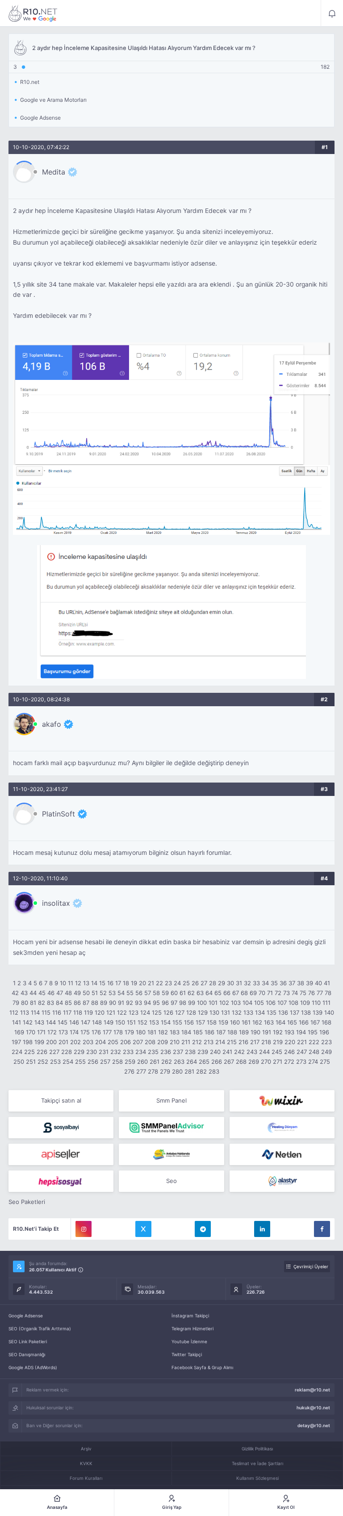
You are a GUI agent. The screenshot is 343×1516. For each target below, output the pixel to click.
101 (213, 1002)
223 (326, 1041)
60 (174, 992)
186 (209, 1032)
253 (55, 1061)
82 (41, 1002)
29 (221, 983)
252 (43, 1061)
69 (253, 992)
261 (154, 1061)
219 (278, 1041)
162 (257, 1022)
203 (88, 1041)
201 (63, 1041)
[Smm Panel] (60, 1127)
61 (183, 992)
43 (24, 992)
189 (244, 1032)
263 (179, 1061)
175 (85, 1032)
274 (313, 1061)
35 (274, 983)
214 (220, 1041)
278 (153, 1071)
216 (243, 1041)
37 (292, 983)
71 (270, 992)
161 (246, 1022)
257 (105, 1061)
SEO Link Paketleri (27, 1341)
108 (293, 1002)
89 (103, 1002)
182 (163, 1032)
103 (236, 1002)
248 (314, 1051)
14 (94, 983)
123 (133, 1012)
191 (266, 1032)
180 (141, 1032)
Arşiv (86, 1448)
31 (239, 983)
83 (50, 1002)
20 (142, 983)
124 (145, 1012)
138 (306, 1012)
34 (265, 983)
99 (191, 1002)
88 (94, 1002)
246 (289, 1051)
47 (59, 992)
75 (303, 992)
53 (112, 992)
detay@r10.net (313, 1425)
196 (324, 1032)
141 (16, 1022)
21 (151, 983)
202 (75, 1041)
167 (315, 1022)
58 (156, 992)
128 (191, 1012)
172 (52, 1032)
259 (130, 1061)
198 (28, 1041)
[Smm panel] (171, 1127)
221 (302, 1041)
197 (16, 1041)
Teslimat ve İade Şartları (257, 1463)
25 (186, 983)
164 (280, 1022)
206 (125, 1041)
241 (227, 1051)
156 (189, 1022)
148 (97, 1022)
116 (56, 1012)
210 (175, 1041)
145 (62, 1022)
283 (214, 1071)
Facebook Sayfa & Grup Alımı (202, 1367)
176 (96, 1032)
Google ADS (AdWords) (32, 1367)
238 (190, 1051)
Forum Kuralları (86, 1478)
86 (77, 1002)
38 (300, 983)
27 (204, 983)
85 (68, 1002)
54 (121, 992)
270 (266, 1061)
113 (24, 1012)
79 (16, 1002)
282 (201, 1071)
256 (93, 1061)
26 (195, 983)
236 (165, 1051)
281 (189, 1071)
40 (318, 983)
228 (66, 1051)
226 (42, 1051)
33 (256, 983)
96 (165, 1002)
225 (29, 1051)
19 (134, 983)
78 (328, 992)
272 (289, 1061)
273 (301, 1061)
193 (289, 1032)
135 (271, 1012)
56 (138, 992)
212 (197, 1041)
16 (110, 983)
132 (237, 1012)
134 (260, 1012)
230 (91, 1051)
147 (85, 1022)
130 (214, 1012)
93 (138, 1002)
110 (316, 1002)
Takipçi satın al (61, 1100)
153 (154, 1022)
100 (202, 1002)
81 (33, 1002)
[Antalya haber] (171, 1154)
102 (224, 1002)
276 (129, 1071)
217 (254, 1041)
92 (129, 1002)
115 (46, 1012)
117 (67, 1012)
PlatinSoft (58, 813)
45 (42, 992)
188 (232, 1032)
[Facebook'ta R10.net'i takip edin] (322, 1229)
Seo (171, 1180)
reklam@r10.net (312, 1389)
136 (283, 1012)
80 (24, 1002)
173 (63, 1032)
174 (74, 1032)
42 (15, 992)
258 (117, 1061)
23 (168, 983)
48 (68, 992)
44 (33, 992)
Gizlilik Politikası (257, 1448)
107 (282, 1002)
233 (128, 1051)
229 (79, 1051)
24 (177, 983)
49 (77, 992)
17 (118, 983)
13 (86, 983)
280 (177, 1071)
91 (121, 1002)
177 (107, 1032)
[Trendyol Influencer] (282, 1101)
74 (295, 992)
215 (232, 1041)
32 (247, 983)
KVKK (86, 1463)
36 (283, 983)
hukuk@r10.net (313, 1407)
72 (278, 992)
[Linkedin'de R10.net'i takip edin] (262, 1229)
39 (309, 983)
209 (162, 1041)
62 (191, 992)
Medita (53, 171)
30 (230, 983)
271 (277, 1061)
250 (18, 1061)
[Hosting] (282, 1127)
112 (13, 1012)
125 (157, 1012)
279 (165, 1071)
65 (218, 992)
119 (88, 1012)
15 (102, 983)
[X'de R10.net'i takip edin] (143, 1229)
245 (277, 1051)
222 (314, 1041)
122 (122, 1012)
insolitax (56, 903)
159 (223, 1022)
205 (113, 1041)
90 (112, 1002)
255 (80, 1061)
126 (168, 1012)
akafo (51, 724)
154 (166, 1022)
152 (142, 1022)
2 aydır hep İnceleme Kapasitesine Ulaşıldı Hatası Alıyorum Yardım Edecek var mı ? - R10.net (33, 13)
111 (326, 1002)
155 (177, 1022)
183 (175, 1032)
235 (153, 1051)
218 (266, 1041)
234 (140, 1051)
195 (313, 1032)
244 (264, 1051)
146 (74, 1022)
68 (244, 992)
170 (30, 1032)
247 (302, 1051)
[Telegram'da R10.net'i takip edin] (203, 1229)
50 (86, 992)
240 (215, 1051)
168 (326, 1022)
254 (68, 1061)
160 (235, 1022)
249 (326, 1051)
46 (50, 992)
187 (221, 1032)
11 (70, 983)
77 (320, 992)
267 (229, 1061)
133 (248, 1012)
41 (327, 983)
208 (150, 1041)
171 (41, 1032)
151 (131, 1022)
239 (202, 1051)
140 (329, 1012)
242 (239, 1051)
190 (255, 1032)
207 (138, 1041)
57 (147, 992)
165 (292, 1022)
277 (141, 1071)
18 (126, 983)
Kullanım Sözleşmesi (257, 1478)
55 (130, 992)
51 (95, 992)
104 (247, 1002)
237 (178, 1051)
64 (209, 992)
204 (100, 1041)
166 (304, 1022)
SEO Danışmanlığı (26, 1354)
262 (166, 1061)
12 (78, 983)
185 (198, 1032)
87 (86, 1002)
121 (110, 1012)
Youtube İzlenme (189, 1341)
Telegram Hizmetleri (192, 1328)
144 (51, 1022)
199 (39, 1041)
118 (77, 1012)
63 (200, 992)
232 (115, 1051)
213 (208, 1041)
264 (191, 1061)
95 (156, 1002)
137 (294, 1012)
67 (235, 992)
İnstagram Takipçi (190, 1315)
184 (186, 1032)
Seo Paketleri (26, 1201)
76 (311, 992)
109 (305, 1002)
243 (252, 1051)
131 (225, 1012)
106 (271, 1002)
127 (179, 1012)
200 (51, 1041)
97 (174, 1002)
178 (118, 1032)
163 (269, 1022)
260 (142, 1061)
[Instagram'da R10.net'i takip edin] (83, 1229)
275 (325, 1061)
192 (278, 1032)
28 (212, 983)
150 (120, 1022)
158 (212, 1022)
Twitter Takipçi (187, 1354)
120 (100, 1012)
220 (289, 1041)
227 (54, 1051)
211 (185, 1041)
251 (31, 1061)
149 (108, 1022)
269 (253, 1061)
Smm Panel (171, 1100)
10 (63, 983)
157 (200, 1022)
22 (159, 983)
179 (129, 1032)
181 (151, 1032)
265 (204, 1061)
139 (317, 1012)
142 (28, 1022)
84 (59, 1002)
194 (301, 1032)
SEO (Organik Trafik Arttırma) (39, 1328)
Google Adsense (25, 1315)
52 (103, 992)
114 (35, 1012)
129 (203, 1012)
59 (165, 992)
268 (241, 1061)
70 (262, 992)
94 (147, 1002)
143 (39, 1022)
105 (259, 1002)
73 (286, 992)
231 (104, 1051)
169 (19, 1032)
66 (226, 992)
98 (182, 1002)
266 (216, 1061)
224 (17, 1051)
